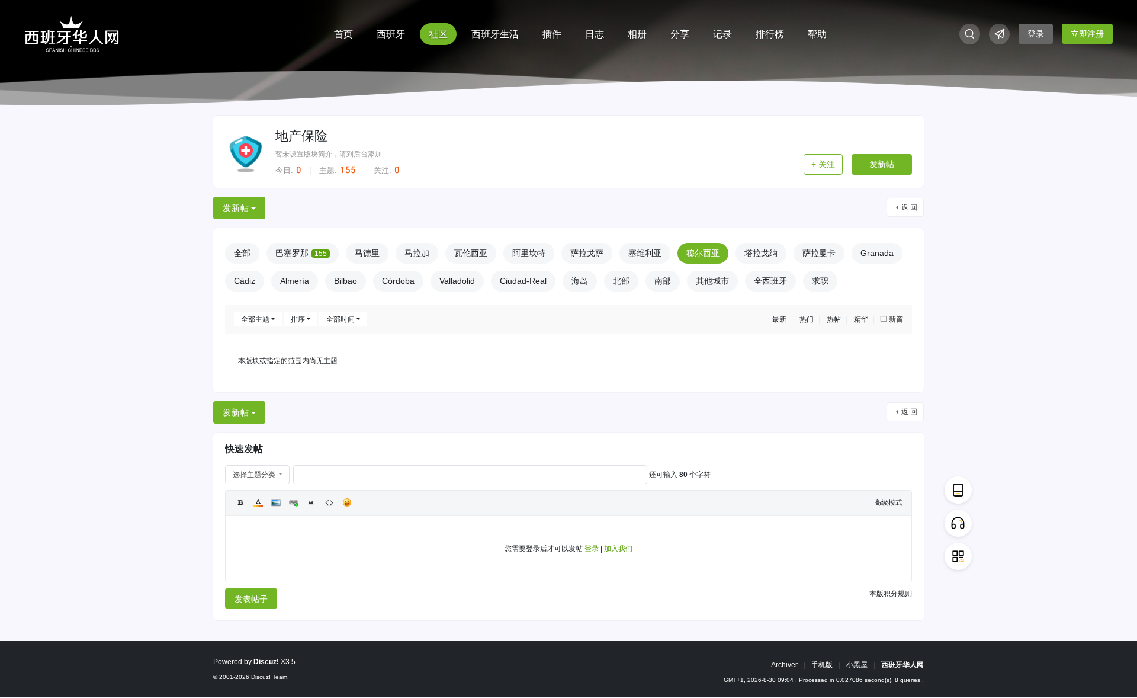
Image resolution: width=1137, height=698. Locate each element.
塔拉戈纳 (761, 253)
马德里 (367, 253)
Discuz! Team (269, 677)
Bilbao (345, 281)
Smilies (347, 502)
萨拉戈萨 (586, 253)
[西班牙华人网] (72, 33)
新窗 (896, 319)
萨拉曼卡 (819, 253)
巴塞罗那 (301, 253)
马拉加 (416, 253)
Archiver (784, 665)
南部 (662, 281)
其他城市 (712, 281)
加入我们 (618, 549)
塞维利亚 (644, 253)
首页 (343, 34)
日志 (594, 34)
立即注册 (1087, 34)
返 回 (909, 207)
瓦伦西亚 (470, 253)
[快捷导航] (999, 34)
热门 (806, 319)
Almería (294, 281)
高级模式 (888, 502)
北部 (621, 281)
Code (329, 502)
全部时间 (340, 319)
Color (258, 502)
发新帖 (881, 164)
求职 (820, 281)
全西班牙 (770, 281)
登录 (1035, 34)
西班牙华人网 (902, 665)
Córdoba (398, 281)
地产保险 (301, 136)
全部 (242, 253)
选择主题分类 (254, 474)
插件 (551, 34)
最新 (779, 319)
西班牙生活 (495, 34)
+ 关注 (823, 164)
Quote (311, 502)
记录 (722, 34)
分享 (679, 34)
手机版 (822, 665)
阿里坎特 (528, 253)
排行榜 (770, 34)
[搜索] (969, 34)
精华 (861, 319)
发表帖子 (251, 599)
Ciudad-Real (523, 281)
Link (294, 502)
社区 (438, 34)
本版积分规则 (890, 594)
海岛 (579, 281)
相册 (637, 34)
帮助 (817, 34)
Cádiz (244, 281)
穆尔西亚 (703, 253)
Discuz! (266, 662)
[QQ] (958, 523)
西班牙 (391, 34)
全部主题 (255, 319)
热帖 (834, 319)
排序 (298, 319)
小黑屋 (857, 665)
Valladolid (457, 281)
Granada (877, 253)
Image (276, 502)
